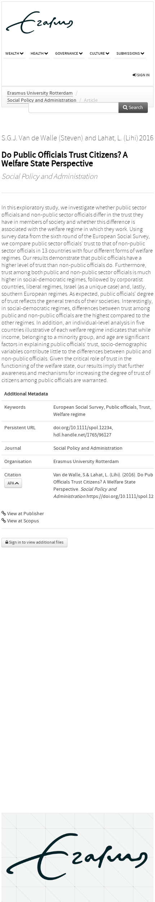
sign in (143, 75)
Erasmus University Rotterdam (40, 93)
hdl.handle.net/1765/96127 (82, 435)
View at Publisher (25, 514)
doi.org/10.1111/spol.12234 (82, 428)
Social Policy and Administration (41, 100)
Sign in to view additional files (35, 542)
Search (135, 107)
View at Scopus (22, 521)
